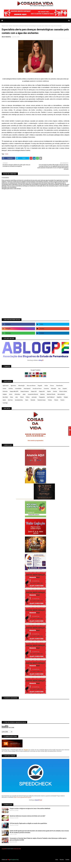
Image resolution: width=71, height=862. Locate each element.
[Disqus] (35, 251)
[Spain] (37, 376)
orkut (16, 397)
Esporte (49, 391)
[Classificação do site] (12, 747)
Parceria (62, 859)
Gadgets (5, 394)
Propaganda (42, 397)
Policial (22, 397)
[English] (26, 376)
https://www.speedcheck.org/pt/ (22, 797)
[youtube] (52, 328)
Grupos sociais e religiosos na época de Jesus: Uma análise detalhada (30, 808)
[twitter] (52, 324)
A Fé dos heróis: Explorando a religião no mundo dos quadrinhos (28, 823)
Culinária (10, 388)
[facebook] (18, 324)
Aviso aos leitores (31, 385)
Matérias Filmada (51, 394)
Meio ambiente (61, 394)
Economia (46, 388)
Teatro (26, 400)
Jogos (24, 394)
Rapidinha (59, 397)
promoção (34, 397)
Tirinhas (50, 400)
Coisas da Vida (17, 848)
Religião (66, 397)
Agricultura (13, 385)
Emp (59, 388)
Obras (11, 397)
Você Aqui (5, 403)
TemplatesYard (14, 859)
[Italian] (41, 376)
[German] (34, 376)
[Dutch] (44, 376)
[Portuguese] (44, 374)
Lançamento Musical (33, 394)
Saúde (10, 25)
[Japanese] (34, 374)
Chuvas (52, 385)
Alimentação (21, 385)
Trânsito (56, 400)
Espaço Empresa (25, 391)
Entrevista (5, 391)
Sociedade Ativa (19, 400)
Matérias (42, 394)
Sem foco (10, 400)
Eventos (55, 391)
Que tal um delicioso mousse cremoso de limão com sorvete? (27, 816)
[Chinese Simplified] (37, 374)
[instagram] (18, 328)
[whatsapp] (18, 333)
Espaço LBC (34, 391)
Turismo (62, 400)
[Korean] (30, 374)
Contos (4, 388)
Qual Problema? (50, 397)
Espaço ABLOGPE (14, 391)
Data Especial (27, 388)
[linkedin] (52, 333)
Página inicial (5, 25)
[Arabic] (26, 374)
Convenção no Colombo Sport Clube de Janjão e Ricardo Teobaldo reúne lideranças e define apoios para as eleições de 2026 (38, 839)
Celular (46, 385)
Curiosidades (18, 388)
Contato (67, 859)
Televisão (32, 400)
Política (27, 397)
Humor (10, 394)
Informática (17, 394)
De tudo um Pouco (37, 388)
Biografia (40, 385)
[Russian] (41, 374)
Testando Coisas (41, 400)
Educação (53, 388)
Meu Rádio (5, 397)
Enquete (65, 388)
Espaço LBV (42, 391)
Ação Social (5, 385)
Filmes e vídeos (63, 391)
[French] (30, 376)
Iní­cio (56, 859)
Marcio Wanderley (6, 36)
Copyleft (4, 848)
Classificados (59, 385)
